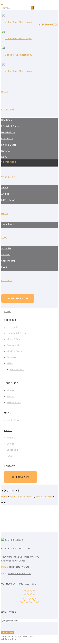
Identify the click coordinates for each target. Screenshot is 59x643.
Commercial (7, 138)
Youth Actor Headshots (22, 496)
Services (5, 254)
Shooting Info (8, 260)
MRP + (4, 213)
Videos (4, 187)
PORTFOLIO (7, 109)
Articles (5, 193)
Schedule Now (17, 298)
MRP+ (4, 157)
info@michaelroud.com (19, 573)
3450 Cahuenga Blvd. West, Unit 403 (20, 556)
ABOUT (5, 238)
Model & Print (8, 132)
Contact (6, 280)
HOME (4, 91)
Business (5, 151)
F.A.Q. (4, 267)
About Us (6, 248)
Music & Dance (8, 144)
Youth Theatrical (44, 496)
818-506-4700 (48, 24)
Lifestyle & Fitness (10, 126)
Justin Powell (8, 224)
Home (4, 496)
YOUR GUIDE (8, 177)
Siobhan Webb (8, 161)
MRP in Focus (8, 200)
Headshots (6, 120)
